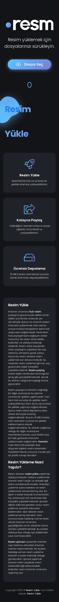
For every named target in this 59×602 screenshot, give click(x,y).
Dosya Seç (33, 64)
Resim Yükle (33, 590)
